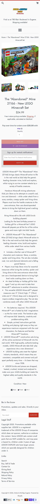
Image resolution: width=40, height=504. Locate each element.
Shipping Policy (7, 472)
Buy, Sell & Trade (8, 463)
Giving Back (6, 469)
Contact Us (5, 466)
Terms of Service (7, 481)
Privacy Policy (6, 478)
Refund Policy (6, 475)
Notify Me (20, 163)
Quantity (20, 131)
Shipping (30, 116)
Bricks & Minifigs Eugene (22, 493)
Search (4, 460)
